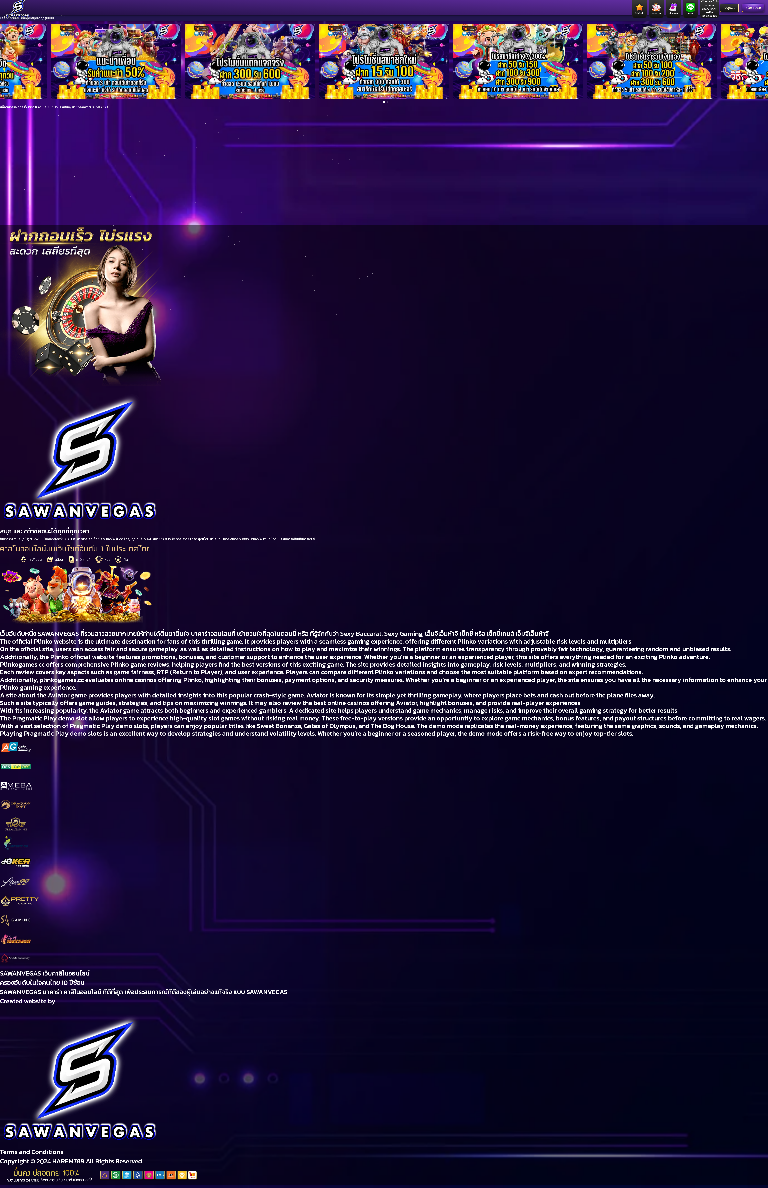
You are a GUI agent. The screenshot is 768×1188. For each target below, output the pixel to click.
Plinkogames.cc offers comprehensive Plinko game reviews (84, 664)
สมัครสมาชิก (753, 8)
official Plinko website (44, 641)
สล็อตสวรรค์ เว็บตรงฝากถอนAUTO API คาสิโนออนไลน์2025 (709, 9)
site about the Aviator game (46, 695)
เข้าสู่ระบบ (729, 8)
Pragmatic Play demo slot (49, 718)
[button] (5, 61)
